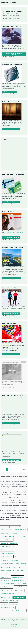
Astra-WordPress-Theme (14, 620)
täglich (17, 600)
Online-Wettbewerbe (6, 590)
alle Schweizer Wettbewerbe (9, 533)
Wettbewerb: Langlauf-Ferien (10, 288)
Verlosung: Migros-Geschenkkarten (12, 64)
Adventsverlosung (5, 526)
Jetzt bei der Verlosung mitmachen (11, 278)
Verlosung (4, 604)
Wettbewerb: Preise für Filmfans (11, 26)
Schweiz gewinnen (6, 597)
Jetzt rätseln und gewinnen (9, 91)
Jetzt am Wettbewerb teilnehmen (10, 129)
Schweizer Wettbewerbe (8, 593)
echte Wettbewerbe (6, 556)
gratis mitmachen (21, 563)
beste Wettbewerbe (6, 540)
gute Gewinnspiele (17, 577)
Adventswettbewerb (15, 526)
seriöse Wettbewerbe (7, 600)
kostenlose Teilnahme (18, 580)
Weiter (25, 469)
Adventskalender (5, 524)
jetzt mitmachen (5, 580)
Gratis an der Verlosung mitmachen (11, 460)
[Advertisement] (14, 155)
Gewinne (17, 556)
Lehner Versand (5, 233)
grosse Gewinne (5, 577)
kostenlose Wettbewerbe (7, 583)
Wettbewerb (13, 604)
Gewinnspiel (14, 560)
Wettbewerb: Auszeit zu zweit (10, 362)
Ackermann (9, 232)
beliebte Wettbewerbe (7, 536)
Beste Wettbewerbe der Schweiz (9, 543)
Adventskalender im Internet (17, 523)
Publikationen (14, 624)
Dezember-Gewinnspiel (8, 546)
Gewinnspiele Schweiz (7, 563)
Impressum (14, 623)
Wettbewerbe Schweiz (9, 3)
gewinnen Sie (4, 560)
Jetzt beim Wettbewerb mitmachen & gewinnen (14, 54)
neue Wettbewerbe (6, 587)
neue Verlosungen (21, 583)
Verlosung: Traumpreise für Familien (12, 247)
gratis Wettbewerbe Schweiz (8, 573)
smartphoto (18, 232)
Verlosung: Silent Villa (8, 433)
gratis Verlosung (17, 567)
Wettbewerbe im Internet (7, 607)
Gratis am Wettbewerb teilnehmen (11, 237)
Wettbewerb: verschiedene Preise (12, 102)
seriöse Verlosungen (19, 597)
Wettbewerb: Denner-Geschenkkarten (13, 174)
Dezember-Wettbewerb (8, 553)
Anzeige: (4, 139)
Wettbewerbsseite (21, 611)
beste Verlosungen (21, 536)
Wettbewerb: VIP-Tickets (9, 323)
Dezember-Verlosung (7, 550)
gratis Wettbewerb (18, 570)
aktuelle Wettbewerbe (20, 529)
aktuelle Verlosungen (6, 529)
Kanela (13, 232)
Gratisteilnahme (5, 567)
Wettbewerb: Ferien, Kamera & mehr (12, 395)
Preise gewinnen (19, 590)
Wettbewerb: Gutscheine (9, 212)
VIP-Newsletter (14, 626)
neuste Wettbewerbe (20, 587)
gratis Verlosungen (6, 570)
